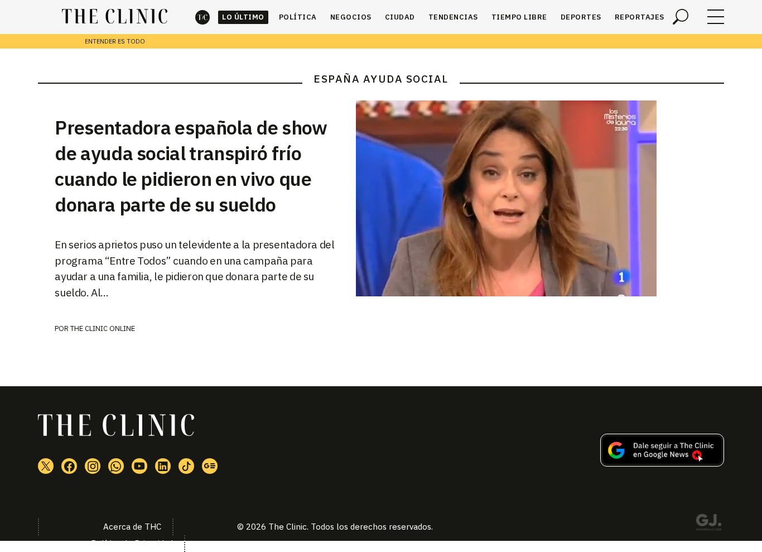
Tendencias (453, 17)
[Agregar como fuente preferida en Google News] (662, 463)
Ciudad (400, 17)
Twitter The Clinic (46, 466)
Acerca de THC (132, 526)
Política (298, 17)
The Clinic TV (139, 466)
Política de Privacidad (132, 543)
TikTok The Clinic (186, 466)
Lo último (243, 17)
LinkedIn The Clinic (163, 466)
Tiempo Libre (519, 17)
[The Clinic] (114, 16)
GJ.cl (708, 524)
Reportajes (639, 17)
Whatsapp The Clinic (116, 466)
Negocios (351, 17)
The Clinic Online (102, 328)
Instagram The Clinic (92, 466)
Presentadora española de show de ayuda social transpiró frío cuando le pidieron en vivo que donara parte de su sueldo (191, 166)
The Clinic (202, 17)
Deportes (581, 17)
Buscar (680, 17)
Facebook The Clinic (69, 466)
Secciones (715, 16)
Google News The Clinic (210, 466)
